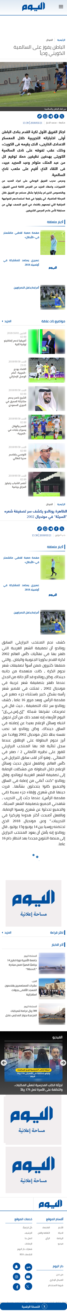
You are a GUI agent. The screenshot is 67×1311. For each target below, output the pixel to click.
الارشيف (28, 1233)
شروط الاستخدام (55, 1285)
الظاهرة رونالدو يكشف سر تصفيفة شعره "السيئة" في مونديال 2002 (35, 513)
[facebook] (56, 116)
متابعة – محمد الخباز (55, 123)
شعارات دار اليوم (24, 1249)
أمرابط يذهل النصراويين (26, 287)
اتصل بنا (28, 1238)
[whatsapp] (45, 116)
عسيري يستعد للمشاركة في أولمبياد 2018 (21, 262)
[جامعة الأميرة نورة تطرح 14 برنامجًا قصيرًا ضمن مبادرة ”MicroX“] (52, 963)
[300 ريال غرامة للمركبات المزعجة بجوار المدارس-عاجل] (52, 1014)
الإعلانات (28, 1243)
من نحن (59, 1274)
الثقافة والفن (44, 1233)
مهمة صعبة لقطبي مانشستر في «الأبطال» (21, 234)
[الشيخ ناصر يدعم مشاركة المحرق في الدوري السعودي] (46, 398)
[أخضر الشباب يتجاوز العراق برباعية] (46, 484)
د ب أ (63, 535)
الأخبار (60, 1227)
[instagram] (16, 1276)
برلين (57, 535)
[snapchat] (16, 1266)
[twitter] (62, 116)
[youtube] (28, 1276)
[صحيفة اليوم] (33, 6)
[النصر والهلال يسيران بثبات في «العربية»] (46, 427)
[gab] (28, 1267)
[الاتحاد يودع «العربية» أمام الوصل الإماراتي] (46, 370)
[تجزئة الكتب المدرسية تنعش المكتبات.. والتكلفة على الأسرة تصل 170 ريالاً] (33, 1062)
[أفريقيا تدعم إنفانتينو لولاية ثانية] (46, 341)
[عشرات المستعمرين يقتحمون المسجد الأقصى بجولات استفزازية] (52, 988)
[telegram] (50, 116)
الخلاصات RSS (26, 1254)
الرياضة (60, 1238)
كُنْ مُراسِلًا (27, 1227)
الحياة (60, 1233)
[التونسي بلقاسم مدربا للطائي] (46, 455)
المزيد (7, 321)
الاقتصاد (46, 1227)
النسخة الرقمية (31, 1306)
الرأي (47, 1238)
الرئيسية (61, 40)
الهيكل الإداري (56, 1280)
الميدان (49, 40)
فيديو (60, 1243)
